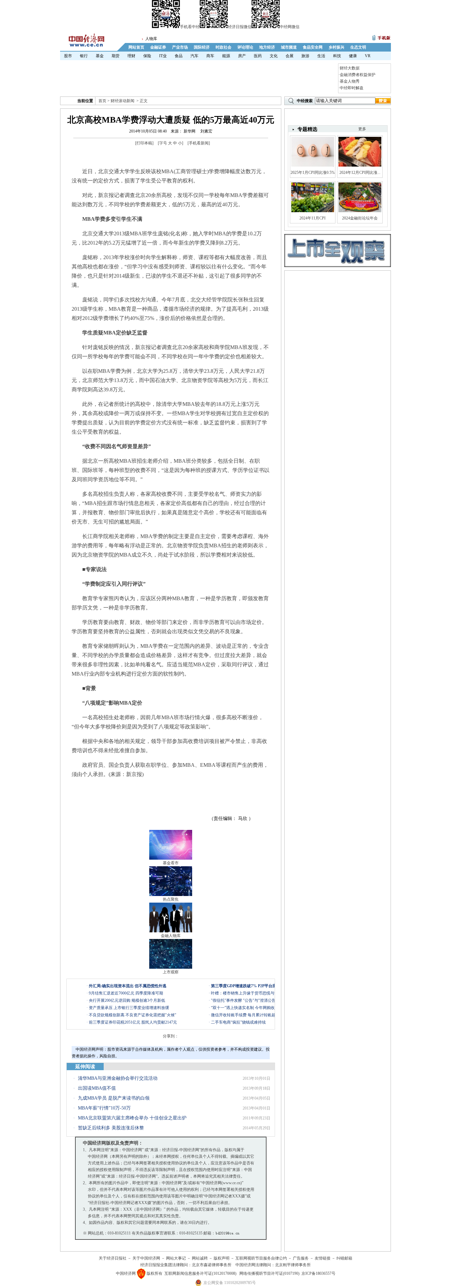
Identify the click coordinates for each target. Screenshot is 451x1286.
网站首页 (136, 47)
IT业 (163, 56)
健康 (353, 56)
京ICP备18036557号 (318, 1273)
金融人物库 (171, 935)
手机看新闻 (199, 143)
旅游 (305, 56)
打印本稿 (144, 143)
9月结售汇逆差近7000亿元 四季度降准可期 (126, 993)
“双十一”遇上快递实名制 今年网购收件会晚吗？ (253, 1007)
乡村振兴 (336, 47)
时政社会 (223, 47)
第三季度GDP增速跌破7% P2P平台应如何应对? (252, 986)
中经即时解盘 (352, 88)
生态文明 (358, 47)
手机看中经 (190, 26)
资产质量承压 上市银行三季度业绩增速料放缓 (129, 1007)
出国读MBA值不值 (97, 1088)
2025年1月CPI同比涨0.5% (313, 172)
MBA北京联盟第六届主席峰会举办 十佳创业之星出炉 (132, 1117)
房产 (242, 56)
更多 (362, 129)
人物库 (151, 38)
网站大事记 (176, 1258)
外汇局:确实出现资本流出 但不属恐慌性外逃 (127, 986)
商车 (210, 56)
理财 (131, 56)
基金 (100, 56)
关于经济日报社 (112, 1258)
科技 (337, 56)
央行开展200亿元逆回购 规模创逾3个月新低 (127, 1000)
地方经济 (267, 47)
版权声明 (221, 1258)
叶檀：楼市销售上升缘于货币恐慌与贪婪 (246, 993)
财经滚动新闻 (122, 100)
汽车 (194, 56)
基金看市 (171, 863)
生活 (321, 56)
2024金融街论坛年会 (360, 218)
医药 (258, 56)
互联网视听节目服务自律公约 (261, 1258)
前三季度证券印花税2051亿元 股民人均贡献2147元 (133, 1022)
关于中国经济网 (146, 1258)
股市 (68, 56)
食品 (179, 56)
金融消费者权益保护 (357, 74)
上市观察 (171, 972)
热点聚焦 (171, 899)
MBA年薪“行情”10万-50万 (104, 1108)
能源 (226, 56)
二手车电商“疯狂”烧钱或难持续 (238, 1022)
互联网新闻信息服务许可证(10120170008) (200, 1273)
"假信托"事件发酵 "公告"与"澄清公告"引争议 (250, 1000)
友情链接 (322, 1258)
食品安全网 (313, 47)
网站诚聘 (200, 1258)
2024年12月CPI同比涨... (359, 172)
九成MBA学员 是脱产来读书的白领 (114, 1098)
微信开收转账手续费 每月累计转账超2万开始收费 (254, 1015)
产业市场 (180, 47)
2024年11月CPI (312, 218)
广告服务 (301, 1258)
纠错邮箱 (344, 1258)
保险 (147, 56)
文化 (274, 56)
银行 (84, 56)
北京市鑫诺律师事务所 (211, 1265)
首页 (102, 100)
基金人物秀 (350, 81)
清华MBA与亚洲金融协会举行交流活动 (117, 1078)
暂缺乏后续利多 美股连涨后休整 (111, 1127)
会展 (290, 56)
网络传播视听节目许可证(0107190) (269, 1273)
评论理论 (245, 47)
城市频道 (289, 47)
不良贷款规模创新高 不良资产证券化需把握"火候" (132, 1015)
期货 (116, 56)
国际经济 (202, 47)
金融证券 (158, 47)
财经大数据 (350, 68)
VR (367, 56)
